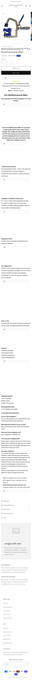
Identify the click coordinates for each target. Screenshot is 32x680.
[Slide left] (12, 43)
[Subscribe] (27, 664)
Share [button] (4, 517)
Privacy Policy (6, 610)
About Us (5, 603)
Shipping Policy (7, 618)
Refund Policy (7, 614)
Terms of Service (7, 607)
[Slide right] (19, 43)
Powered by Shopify (21, 677)
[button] (2, 6)
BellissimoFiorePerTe (13, 677)
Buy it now (16, 73)
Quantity (3, 59)
